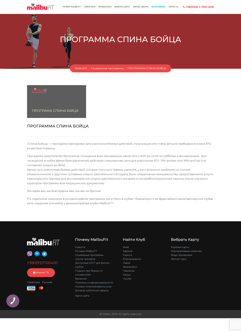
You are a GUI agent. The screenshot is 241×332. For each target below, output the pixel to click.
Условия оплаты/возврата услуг (93, 286)
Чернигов (128, 270)
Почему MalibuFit (71, 7)
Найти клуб (90, 7)
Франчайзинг (158, 7)
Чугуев (127, 278)
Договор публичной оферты (92, 290)
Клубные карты (180, 247)
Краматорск (105, 7)
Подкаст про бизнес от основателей (89, 272)
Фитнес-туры (178, 259)
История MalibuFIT (86, 251)
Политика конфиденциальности (94, 282)
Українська (33, 282)
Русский (47, 282)
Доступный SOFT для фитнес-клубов (92, 264)
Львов (126, 262)
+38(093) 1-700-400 (199, 7)
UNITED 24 (174, 7)
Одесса (127, 255)
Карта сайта (82, 295)
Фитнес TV (42, 272)
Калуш (127, 274)
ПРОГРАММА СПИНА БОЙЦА (146, 68)
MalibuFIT (81, 68)
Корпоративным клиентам (186, 251)
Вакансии (81, 278)
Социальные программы (107, 68)
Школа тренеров (85, 259)
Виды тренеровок (181, 255)
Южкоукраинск (132, 259)
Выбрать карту (122, 7)
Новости (80, 247)
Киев (126, 247)
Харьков (127, 251)
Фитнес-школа (140, 7)
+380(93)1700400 (42, 263)
